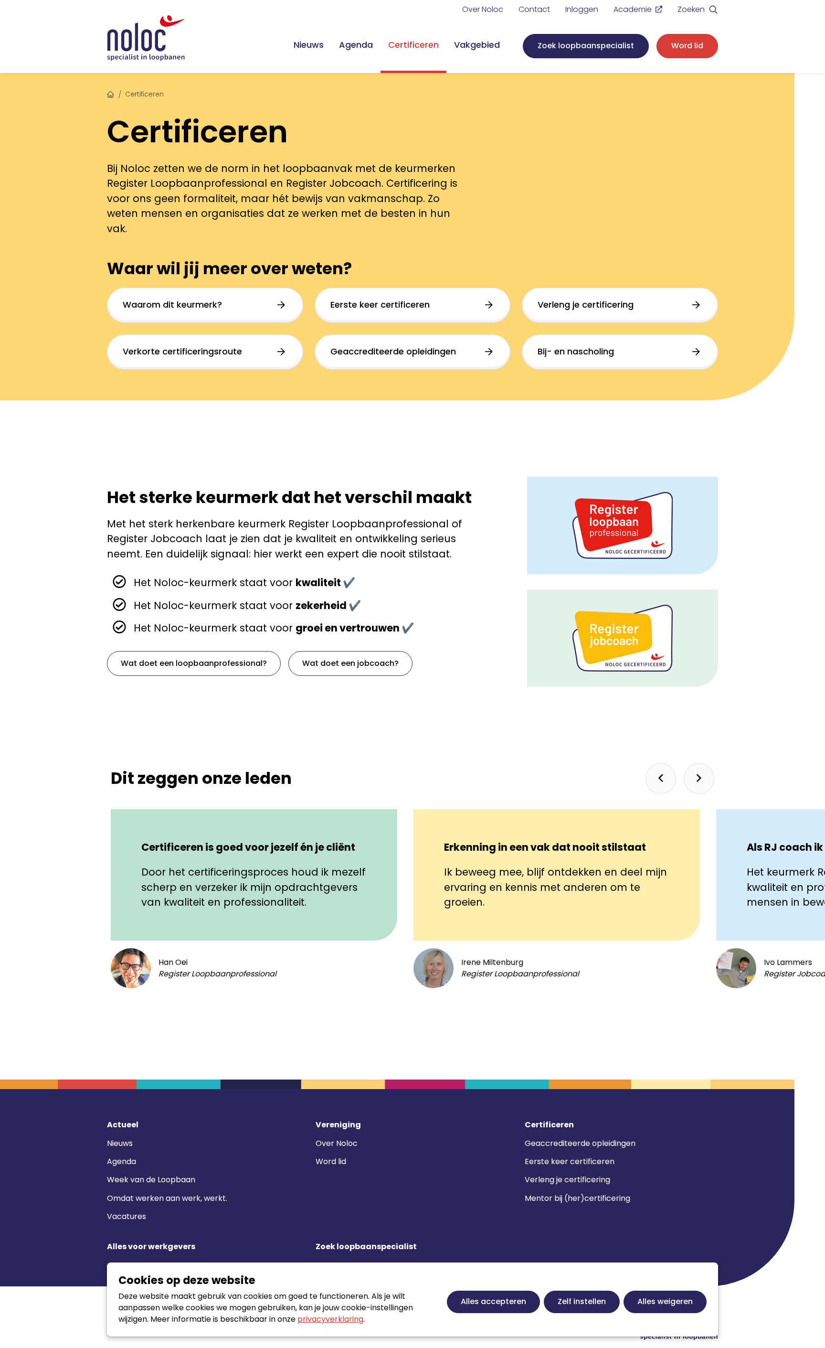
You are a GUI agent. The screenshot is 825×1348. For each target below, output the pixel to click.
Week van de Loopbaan (151, 1179)
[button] (660, 778)
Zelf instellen (582, 1301)
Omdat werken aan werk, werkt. (167, 1198)
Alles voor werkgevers (151, 1246)
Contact (534, 9)
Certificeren (413, 45)
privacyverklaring (330, 1319)
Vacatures (126, 1216)
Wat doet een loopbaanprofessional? (194, 663)
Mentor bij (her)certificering (577, 1198)
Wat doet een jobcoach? (350, 663)
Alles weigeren (665, 1301)
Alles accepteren (493, 1301)
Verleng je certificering (567, 1179)
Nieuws (309, 45)
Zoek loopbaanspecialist (586, 45)
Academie (632, 9)
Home (111, 93)
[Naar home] (146, 38)
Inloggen (581, 9)
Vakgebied (477, 45)
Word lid (687, 45)
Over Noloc (482, 9)
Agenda (356, 45)
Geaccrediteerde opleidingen (580, 1143)
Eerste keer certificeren (569, 1161)
